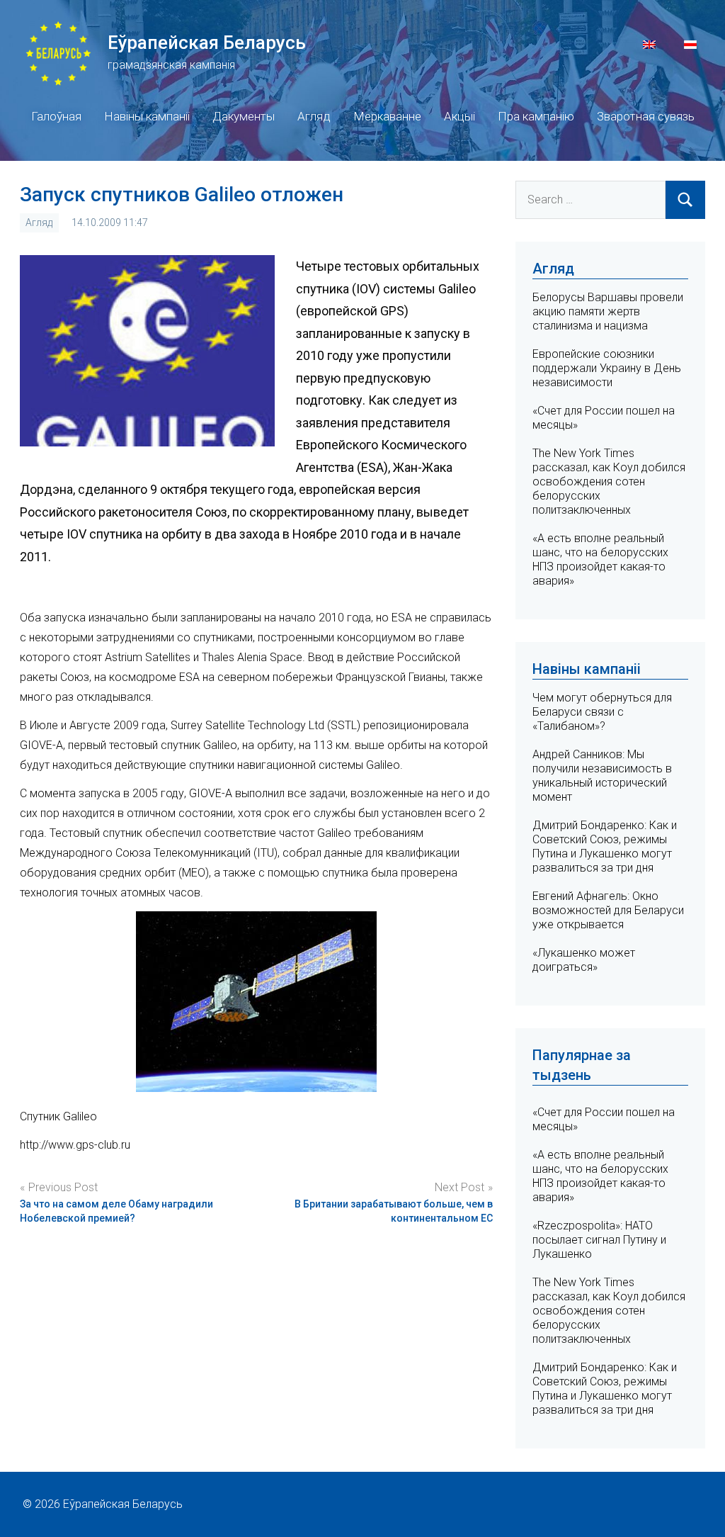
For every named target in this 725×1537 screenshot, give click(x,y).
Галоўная (56, 116)
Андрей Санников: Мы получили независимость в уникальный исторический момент (602, 776)
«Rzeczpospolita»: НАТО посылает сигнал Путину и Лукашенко (599, 1240)
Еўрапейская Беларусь (207, 42)
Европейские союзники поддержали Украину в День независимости (606, 368)
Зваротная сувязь (646, 116)
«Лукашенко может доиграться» (583, 960)
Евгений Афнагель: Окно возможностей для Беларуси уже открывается (608, 910)
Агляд (314, 116)
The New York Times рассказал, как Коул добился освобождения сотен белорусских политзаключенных (608, 481)
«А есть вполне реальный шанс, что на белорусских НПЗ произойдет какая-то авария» (600, 559)
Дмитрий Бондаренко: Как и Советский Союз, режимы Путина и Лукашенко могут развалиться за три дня (604, 846)
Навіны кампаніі (147, 116)
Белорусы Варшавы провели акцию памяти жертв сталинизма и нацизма (607, 311)
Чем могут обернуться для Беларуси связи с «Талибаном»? (602, 712)
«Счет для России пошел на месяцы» (603, 1119)
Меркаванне (387, 116)
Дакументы (243, 116)
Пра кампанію (536, 116)
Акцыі (459, 116)
